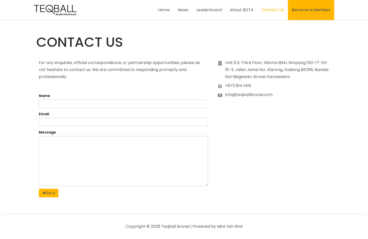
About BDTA (242, 10)
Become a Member (311, 10)
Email (44, 114)
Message (47, 132)
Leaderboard (209, 10)
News (183, 10)
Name (44, 95)
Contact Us (273, 10)
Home (164, 10)
